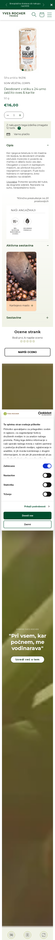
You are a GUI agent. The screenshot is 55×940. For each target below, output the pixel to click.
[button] (32, 14)
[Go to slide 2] (26, 70)
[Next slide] (43, 4)
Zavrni (27, 524)
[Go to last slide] (6, 4)
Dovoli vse (27, 515)
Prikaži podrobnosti (35, 506)
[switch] (47, 475)
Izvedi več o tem (27, 659)
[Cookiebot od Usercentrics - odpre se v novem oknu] (38, 414)
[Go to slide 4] (32, 70)
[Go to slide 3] (29, 70)
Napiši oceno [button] (27, 352)
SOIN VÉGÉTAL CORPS (17, 83)
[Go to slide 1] (23, 70)
